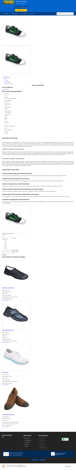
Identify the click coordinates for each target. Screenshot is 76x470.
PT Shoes (42, 442)
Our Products (24, 13)
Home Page (6, 13)
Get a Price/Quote (5, 89)
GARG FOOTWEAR (21, 2)
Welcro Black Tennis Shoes (8, 330)
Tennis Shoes (7, 81)
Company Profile (14, 13)
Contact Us (31, 13)
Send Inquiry (21, 10)
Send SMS (43, 459)
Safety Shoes (42, 444)
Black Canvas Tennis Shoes (8, 288)
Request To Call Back (6, 77)
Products (6, 80)
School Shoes (42, 438)
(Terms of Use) (21, 465)
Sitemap (26, 446)
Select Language (68, 466)
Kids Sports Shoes (43, 447)
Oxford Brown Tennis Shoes (8, 414)
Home (6, 78)
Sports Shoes (42, 440)
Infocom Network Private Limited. (21, 466)
